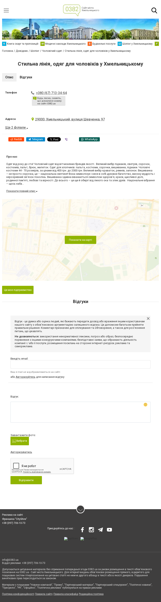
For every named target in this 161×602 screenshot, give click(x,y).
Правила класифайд (65, 594)
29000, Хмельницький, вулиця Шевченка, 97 (70, 119)
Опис (9, 77)
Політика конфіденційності (18, 594)
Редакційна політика (91, 594)
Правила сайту (44, 594)
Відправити (26, 480)
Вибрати (21, 440)
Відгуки (26, 77)
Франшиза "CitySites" (14, 519)
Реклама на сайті (12, 514)
